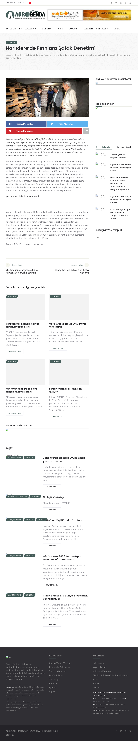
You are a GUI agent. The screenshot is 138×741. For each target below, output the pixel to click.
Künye (96, 683)
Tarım (60, 28)
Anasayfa (31, 28)
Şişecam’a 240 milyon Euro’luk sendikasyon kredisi (121, 199)
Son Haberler (104, 147)
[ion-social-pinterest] (126, 3)
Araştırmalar (14, 457)
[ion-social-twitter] (116, 3)
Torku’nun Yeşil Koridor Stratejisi (63, 520)
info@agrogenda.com (101, 701)
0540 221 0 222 (118, 698)
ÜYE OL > (21, 3)
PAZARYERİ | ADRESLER (94, 28)
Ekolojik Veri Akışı (53, 497)
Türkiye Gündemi (57, 671)
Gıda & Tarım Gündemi (60, 663)
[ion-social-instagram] (121, 3)
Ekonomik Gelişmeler (59, 667)
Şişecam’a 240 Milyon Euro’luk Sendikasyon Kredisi (120, 167)
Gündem (46, 28)
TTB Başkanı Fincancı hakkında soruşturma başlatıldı (22, 325)
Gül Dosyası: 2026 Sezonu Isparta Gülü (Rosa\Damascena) (63, 558)
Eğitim (52, 687)
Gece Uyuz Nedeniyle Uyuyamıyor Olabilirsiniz (67, 325)
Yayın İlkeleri (99, 667)
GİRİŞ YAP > (10, 3)
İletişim (116, 28)
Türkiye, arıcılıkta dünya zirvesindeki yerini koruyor (65, 597)
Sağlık (52, 691)
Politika (53, 683)
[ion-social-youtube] (130, 3)
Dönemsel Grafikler (17, 497)
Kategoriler (13, 28)
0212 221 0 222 (100, 698)
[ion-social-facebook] (111, 3)
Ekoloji (73, 28)
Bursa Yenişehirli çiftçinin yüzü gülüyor (65, 390)
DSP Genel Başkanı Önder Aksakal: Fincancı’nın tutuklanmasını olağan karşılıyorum (120, 183)
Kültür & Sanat (56, 675)
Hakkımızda (98, 663)
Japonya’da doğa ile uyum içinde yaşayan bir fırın (64, 459)
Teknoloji (54, 679)
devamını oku (14, 352)
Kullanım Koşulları (102, 671)
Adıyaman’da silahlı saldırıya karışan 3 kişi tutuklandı (21, 390)
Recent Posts (124, 147)
